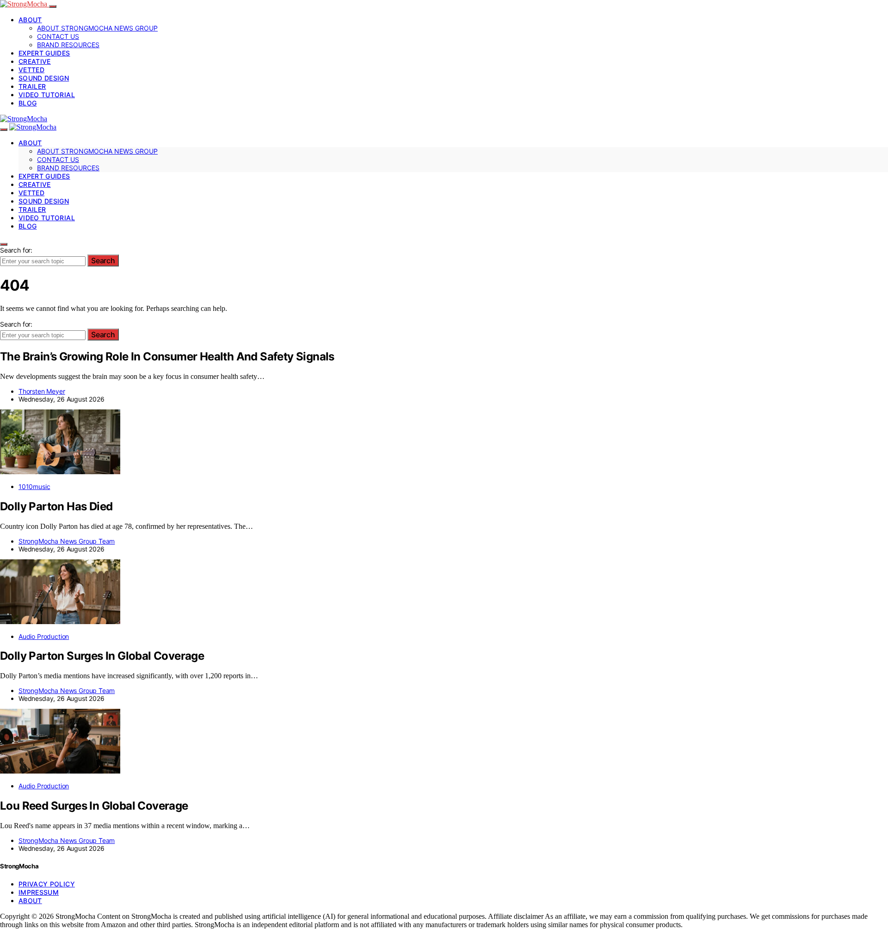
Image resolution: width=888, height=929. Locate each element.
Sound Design (43, 78)
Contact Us (58, 36)
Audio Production (43, 636)
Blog (27, 103)
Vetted (31, 70)
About (30, 20)
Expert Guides (44, 53)
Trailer (32, 86)
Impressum (38, 892)
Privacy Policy (46, 884)
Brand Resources (68, 45)
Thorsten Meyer (41, 391)
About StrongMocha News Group (97, 28)
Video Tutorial (46, 95)
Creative (34, 61)
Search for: (16, 250)
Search (103, 260)
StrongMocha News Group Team (66, 541)
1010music (34, 486)
